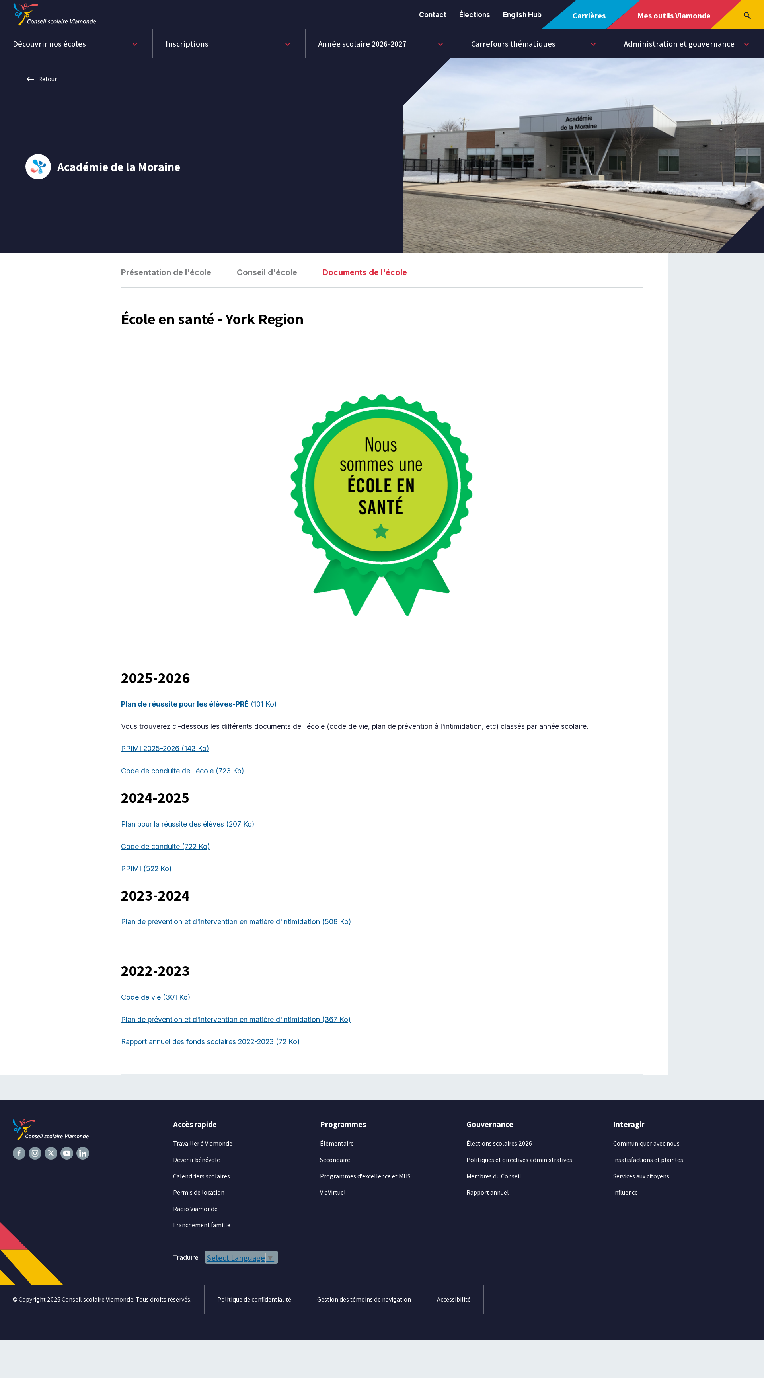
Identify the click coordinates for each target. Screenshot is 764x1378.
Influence (625, 1192)
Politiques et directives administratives (519, 1160)
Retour (41, 79)
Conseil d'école (267, 272)
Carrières (592, 19)
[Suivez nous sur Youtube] (66, 1153)
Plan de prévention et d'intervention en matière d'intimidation (236, 921)
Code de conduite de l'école (182, 771)
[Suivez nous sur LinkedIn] (82, 1153)
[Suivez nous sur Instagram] (35, 1153)
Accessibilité (454, 1299)
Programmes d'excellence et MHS (365, 1176)
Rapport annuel (487, 1192)
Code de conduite (165, 846)
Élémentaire (337, 1143)
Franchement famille (201, 1225)
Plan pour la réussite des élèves (187, 824)
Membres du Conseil (493, 1176)
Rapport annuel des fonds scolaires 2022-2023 (210, 1041)
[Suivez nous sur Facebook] (19, 1153)
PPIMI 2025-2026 (165, 748)
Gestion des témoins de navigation (364, 1299)
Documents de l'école (365, 272)
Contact (432, 14)
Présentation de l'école (166, 272)
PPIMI (146, 868)
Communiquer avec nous (646, 1143)
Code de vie (155, 997)
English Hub (522, 14)
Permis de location (198, 1192)
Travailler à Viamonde (202, 1143)
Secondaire (335, 1160)
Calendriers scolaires (201, 1176)
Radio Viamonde (195, 1209)
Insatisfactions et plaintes (648, 1160)
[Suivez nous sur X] (51, 1153)
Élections (474, 14)
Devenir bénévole (196, 1160)
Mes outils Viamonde (674, 19)
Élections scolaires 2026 (499, 1143)
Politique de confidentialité (254, 1299)
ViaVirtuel (333, 1192)
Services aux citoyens (641, 1176)
